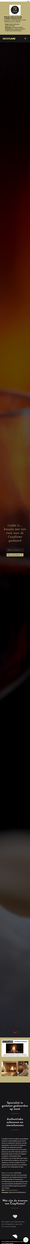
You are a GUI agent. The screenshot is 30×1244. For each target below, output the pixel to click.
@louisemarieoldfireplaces (14, 30)
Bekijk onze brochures (14, 550)
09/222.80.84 (11, 26)
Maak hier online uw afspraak (13, 17)
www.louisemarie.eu (11, 1190)
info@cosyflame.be (14, 24)
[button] (25, 1239)
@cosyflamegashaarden (18, 29)
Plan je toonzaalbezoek (14, 555)
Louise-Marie (9, 1173)
